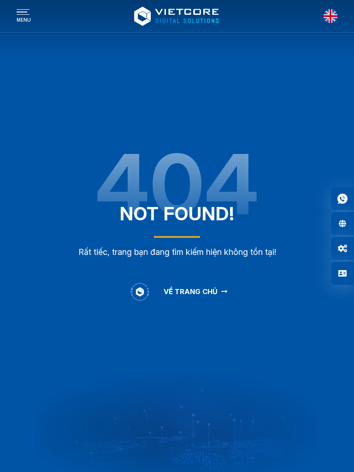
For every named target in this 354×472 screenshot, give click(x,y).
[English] (330, 16)
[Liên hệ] (342, 273)
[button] (342, 198)
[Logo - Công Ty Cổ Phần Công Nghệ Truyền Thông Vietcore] (176, 16)
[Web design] (342, 223)
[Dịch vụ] (342, 248)
